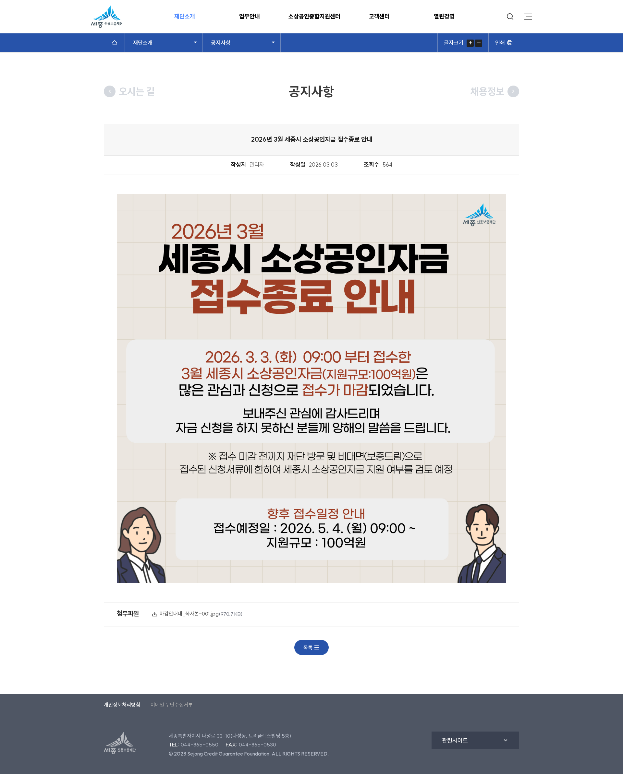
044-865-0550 (199, 744)
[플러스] (470, 43)
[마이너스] (478, 43)
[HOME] (114, 42)
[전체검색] (510, 17)
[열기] (528, 17)
